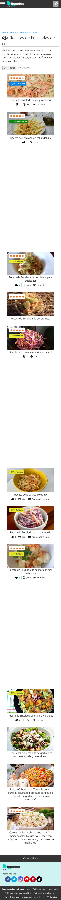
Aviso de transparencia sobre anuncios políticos (24, 897)
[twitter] (14, 879)
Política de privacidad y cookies (17, 893)
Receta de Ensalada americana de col (30, 352)
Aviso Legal (53, 889)
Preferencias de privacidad (44, 893)
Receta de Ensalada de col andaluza (30, 138)
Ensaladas (14, 32)
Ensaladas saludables (28, 32)
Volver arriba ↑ (30, 858)
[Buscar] (56, 4)
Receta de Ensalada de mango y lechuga (30, 715)
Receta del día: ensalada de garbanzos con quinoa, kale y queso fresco (30, 755)
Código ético (52, 897)
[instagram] (20, 879)
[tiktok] (39, 879)
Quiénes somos (39, 889)
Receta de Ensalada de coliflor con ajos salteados (30, 571)
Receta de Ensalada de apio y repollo (30, 532)
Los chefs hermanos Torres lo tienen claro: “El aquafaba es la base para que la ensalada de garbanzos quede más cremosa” (30, 794)
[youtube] (27, 879)
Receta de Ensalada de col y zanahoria (30, 100)
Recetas (5, 32)
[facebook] (8, 879)
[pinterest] (33, 879)
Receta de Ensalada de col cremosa (31, 318)
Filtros (11, 68)
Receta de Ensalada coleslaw (30, 494)
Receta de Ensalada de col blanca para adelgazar (30, 279)
